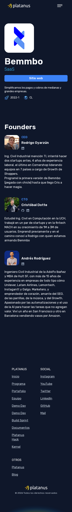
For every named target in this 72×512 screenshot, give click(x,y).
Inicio (15, 376)
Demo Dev (19, 413)
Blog (15, 474)
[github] (22, 210)
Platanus (18, 467)
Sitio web (36, 78)
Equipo (16, 398)
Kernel (16, 447)
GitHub (45, 406)
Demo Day (19, 406)
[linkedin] (22, 148)
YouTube (46, 384)
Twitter (45, 391)
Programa (18, 384)
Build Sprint (20, 420)
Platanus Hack (18, 437)
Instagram (47, 376)
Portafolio (19, 391)
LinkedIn (46, 398)
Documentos (21, 427)
